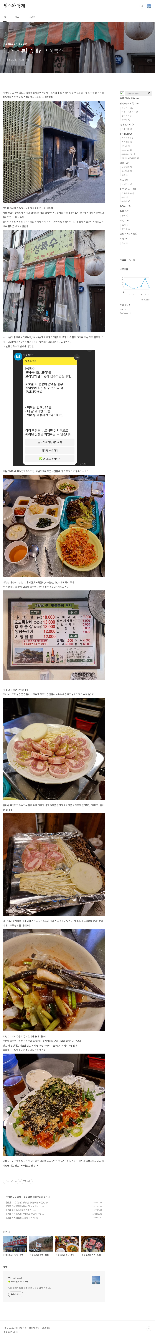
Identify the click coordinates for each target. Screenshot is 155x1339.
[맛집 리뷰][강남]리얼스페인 (18, 1210)
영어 (125, 215)
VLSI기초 (127, 184)
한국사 (126, 228)
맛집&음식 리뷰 (14, 1196)
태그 (17, 16)
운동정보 (127, 167)
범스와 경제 (14, 6)
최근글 (123, 259)
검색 (142, 6)
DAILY (125, 211)
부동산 (126, 201)
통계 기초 (127, 128)
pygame (127, 149)
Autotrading (128, 153)
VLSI (124, 179)
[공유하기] (12, 1181)
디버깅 (126, 145)
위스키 (126, 119)
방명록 (32, 16)
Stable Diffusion (130, 157)
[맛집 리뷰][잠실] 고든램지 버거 (20, 1217)
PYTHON (126, 133)
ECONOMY (128, 189)
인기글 (132, 259)
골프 (125, 174)
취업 (124, 220)
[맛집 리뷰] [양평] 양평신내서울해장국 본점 (25, 1202)
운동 (124, 162)
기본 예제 (127, 142)
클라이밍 (127, 170)
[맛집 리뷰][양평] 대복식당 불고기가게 (23, 1206)
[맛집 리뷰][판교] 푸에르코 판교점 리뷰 (23, 1213)
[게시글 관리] (16, 1181)
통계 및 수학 (127, 124)
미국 (125, 242)
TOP (149, 1328)
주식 (125, 197)
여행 (123, 238)
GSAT (125, 224)
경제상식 (128, 193)
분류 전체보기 (130, 98)
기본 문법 (127, 138)
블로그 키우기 (128, 233)
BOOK (125, 206)
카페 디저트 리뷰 (130, 111)
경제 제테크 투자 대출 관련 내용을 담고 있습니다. (30, 1288)
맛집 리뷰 (27, 1196)
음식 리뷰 (127, 115)
